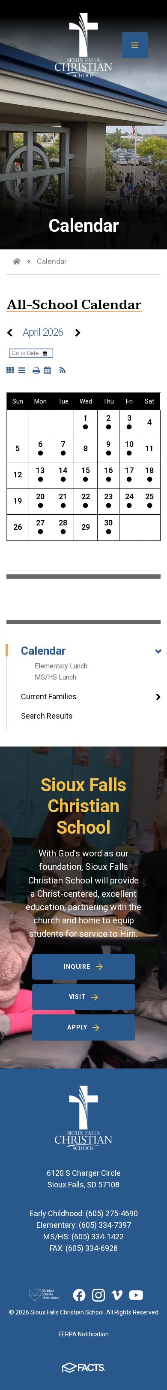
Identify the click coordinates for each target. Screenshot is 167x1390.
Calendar (43, 651)
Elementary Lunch (61, 666)
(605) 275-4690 (112, 1213)
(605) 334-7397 (105, 1224)
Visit (77, 996)
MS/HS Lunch (55, 677)
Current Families (49, 696)
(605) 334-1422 (98, 1236)
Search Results (47, 715)
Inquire (77, 966)
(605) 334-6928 (92, 1248)
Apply (77, 1027)
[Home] (17, 261)
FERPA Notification (84, 1334)
